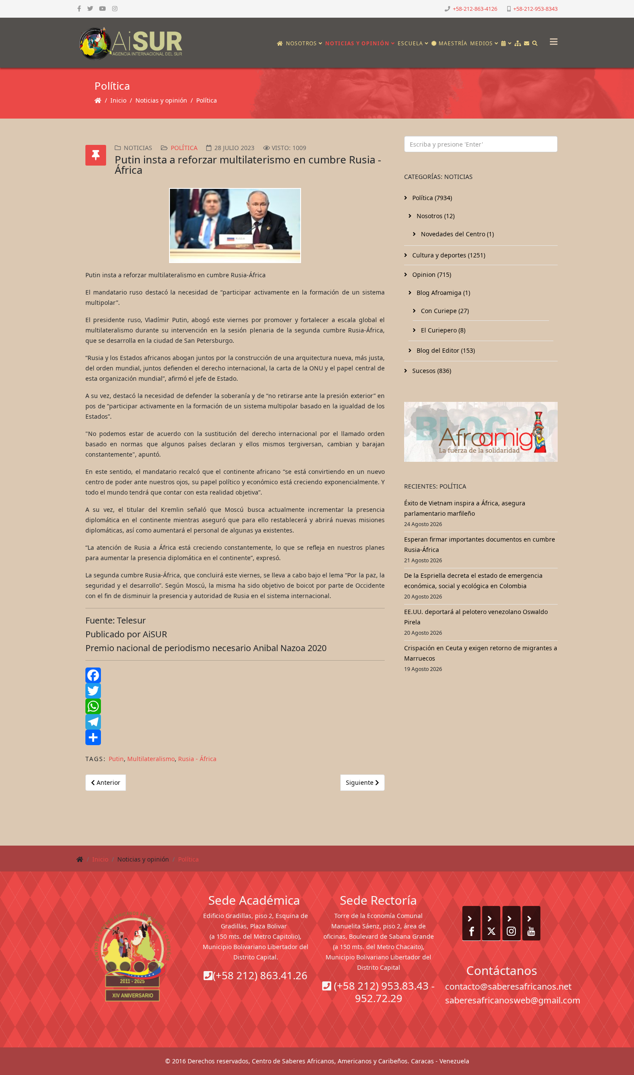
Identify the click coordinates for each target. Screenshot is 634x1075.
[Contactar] (527, 43)
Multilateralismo (151, 759)
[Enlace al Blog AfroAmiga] (481, 432)
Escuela (410, 43)
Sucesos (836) (431, 371)
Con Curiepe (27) (444, 311)
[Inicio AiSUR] (132, 956)
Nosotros (301, 43)
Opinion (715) (431, 274)
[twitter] (90, 8)
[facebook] (79, 8)
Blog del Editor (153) (445, 350)
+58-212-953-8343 (535, 9)
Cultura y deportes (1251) (448, 255)
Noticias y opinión (357, 43)
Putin (116, 759)
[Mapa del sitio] (518, 43)
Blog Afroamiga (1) (442, 292)
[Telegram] (235, 722)
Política (206, 100)
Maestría (452, 43)
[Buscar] (535, 43)
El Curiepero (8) (442, 330)
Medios (481, 43)
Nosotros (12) (435, 216)
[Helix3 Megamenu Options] (552, 39)
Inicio (118, 100)
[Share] (235, 737)
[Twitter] (235, 691)
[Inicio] (280, 43)
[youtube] (102, 8)
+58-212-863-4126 (475, 9)
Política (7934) (431, 198)
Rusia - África (197, 759)
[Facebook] (235, 675)
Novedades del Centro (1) (456, 234)
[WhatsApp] (235, 706)
